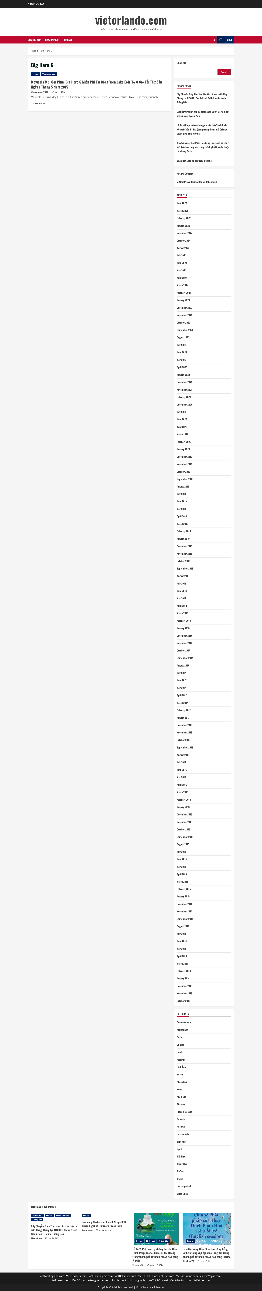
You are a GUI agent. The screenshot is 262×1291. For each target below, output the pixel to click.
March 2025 (182, 210)
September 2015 (185, 837)
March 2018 (182, 613)
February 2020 (184, 442)
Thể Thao (181, 1156)
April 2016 (182, 785)
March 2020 (182, 434)
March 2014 (182, 963)
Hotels (180, 1074)
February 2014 (184, 971)
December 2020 (185, 404)
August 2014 (183, 926)
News (179, 1089)
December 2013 (184, 986)
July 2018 (181, 583)
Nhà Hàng (181, 1097)
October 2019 (183, 471)
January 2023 (183, 374)
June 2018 (182, 591)
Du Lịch (180, 1044)
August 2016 (183, 755)
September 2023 (185, 330)
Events (35, 74)
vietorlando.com (131, 20)
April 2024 (182, 278)
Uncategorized (48, 74)
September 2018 (185, 568)
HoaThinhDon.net (158, 1280)
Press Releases (184, 1112)
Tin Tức (180, 1171)
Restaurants (183, 1134)
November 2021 (184, 389)
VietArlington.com (180, 1280)
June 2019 (182, 501)
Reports (181, 1119)
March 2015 (182, 881)
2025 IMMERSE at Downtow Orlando (194, 160)
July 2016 (181, 762)
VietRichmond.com (187, 1276)
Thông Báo (182, 1164)
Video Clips (182, 1194)
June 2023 (182, 352)
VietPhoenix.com (60, 1280)
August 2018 (183, 576)
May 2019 (181, 509)
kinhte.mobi (119, 1280)
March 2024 (182, 285)
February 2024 (184, 292)
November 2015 (184, 822)
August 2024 (183, 248)
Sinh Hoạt (181, 1141)
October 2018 (183, 561)
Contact (68, 39)
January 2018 (183, 628)
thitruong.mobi (136, 1280)
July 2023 (181, 345)
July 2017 (181, 673)
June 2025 (182, 203)
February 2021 (184, 397)
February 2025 (184, 218)
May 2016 (181, 777)
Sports (180, 1149)
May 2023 (181, 360)
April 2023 (182, 367)
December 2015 (184, 814)
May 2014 (181, 948)
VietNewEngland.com (52, 1276)
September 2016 (185, 747)
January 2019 (183, 538)
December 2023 (184, 307)
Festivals (181, 1059)
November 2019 (184, 464)
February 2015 (184, 889)
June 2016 (182, 770)
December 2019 (184, 456)
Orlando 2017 (34, 39)
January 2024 (183, 300)
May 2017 (181, 688)
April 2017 (182, 695)
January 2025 (183, 225)
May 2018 (181, 598)
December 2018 (184, 546)
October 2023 (183, 322)
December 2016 (184, 725)
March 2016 (182, 792)
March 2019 (182, 524)
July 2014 (181, 933)
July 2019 (181, 494)
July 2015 (181, 851)
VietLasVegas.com (210, 1276)
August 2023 (183, 337)
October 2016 (183, 740)
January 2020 (183, 449)
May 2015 (181, 866)
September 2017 (185, 658)
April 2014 (182, 956)
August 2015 (183, 844)
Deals (179, 1037)
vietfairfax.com (201, 1280)
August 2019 (183, 486)
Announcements (185, 1022)
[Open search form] (214, 40)
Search (181, 63)
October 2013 (183, 1001)
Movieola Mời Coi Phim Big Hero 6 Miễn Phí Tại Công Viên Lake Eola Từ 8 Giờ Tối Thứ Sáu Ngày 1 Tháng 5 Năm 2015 (96, 84)
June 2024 (182, 263)
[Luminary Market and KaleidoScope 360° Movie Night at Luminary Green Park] (105, 1215)
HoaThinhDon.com (163, 1276)
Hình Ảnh (181, 1067)
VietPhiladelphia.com (101, 1276)
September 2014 (185, 919)
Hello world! (211, 182)
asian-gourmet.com (99, 1280)
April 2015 (182, 874)
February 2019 (184, 531)
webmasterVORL (40, 92)
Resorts (181, 1126)
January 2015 (183, 896)
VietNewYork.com (76, 1276)
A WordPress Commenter (189, 182)
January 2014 (183, 978)
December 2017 (184, 635)
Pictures (181, 1104)
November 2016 (184, 732)
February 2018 (184, 620)
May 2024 (181, 270)
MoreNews (142, 1287)
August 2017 (183, 665)
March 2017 (182, 703)
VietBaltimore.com (125, 1276)
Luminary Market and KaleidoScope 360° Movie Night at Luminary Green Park (104, 1224)
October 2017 (183, 650)
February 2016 (184, 799)
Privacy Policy (52, 39)
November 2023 (184, 315)
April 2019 (182, 516)
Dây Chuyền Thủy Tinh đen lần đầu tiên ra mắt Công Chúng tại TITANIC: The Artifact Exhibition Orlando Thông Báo (202, 98)
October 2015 (183, 829)
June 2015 (182, 859)
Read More (40, 104)
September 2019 (185, 479)
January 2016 (183, 807)
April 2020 (182, 427)
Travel (180, 1179)
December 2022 (184, 382)
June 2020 (182, 419)
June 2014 (182, 941)
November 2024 (184, 233)
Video (229, 39)
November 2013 (184, 993)
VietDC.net (144, 1276)
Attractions (182, 1030)
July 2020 (181, 412)
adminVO (37, 1238)
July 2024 (181, 255)
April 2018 (182, 606)
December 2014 (184, 904)
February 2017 (184, 710)
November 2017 (184, 643)
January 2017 (183, 717)
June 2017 (181, 680)
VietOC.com (79, 1280)
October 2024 (183, 240)
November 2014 (184, 911)
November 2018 (184, 553)
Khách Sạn (182, 1082)
